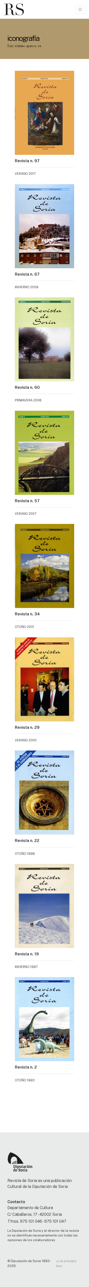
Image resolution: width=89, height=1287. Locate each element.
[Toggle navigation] (80, 9)
